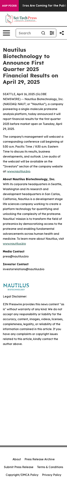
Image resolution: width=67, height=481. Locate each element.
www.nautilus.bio (18, 171)
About (17, 459)
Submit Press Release (18, 467)
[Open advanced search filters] (52, 33)
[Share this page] (61, 32)
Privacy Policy (51, 475)
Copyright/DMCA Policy (22, 475)
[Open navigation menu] (6, 32)
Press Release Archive (39, 459)
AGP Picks (9, 5)
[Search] (43, 33)
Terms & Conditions (50, 467)
